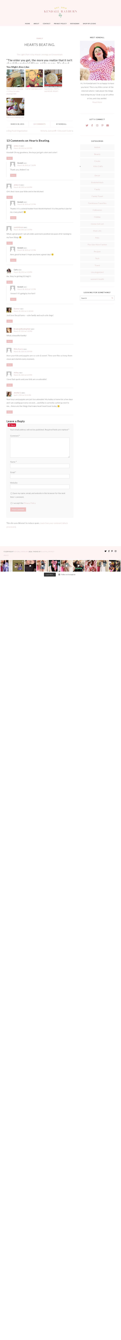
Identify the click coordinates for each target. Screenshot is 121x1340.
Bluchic (44, 551)
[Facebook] (92, 125)
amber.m (17, 146)
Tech (97, 258)
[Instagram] (97, 125)
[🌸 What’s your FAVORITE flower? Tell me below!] (115, 566)
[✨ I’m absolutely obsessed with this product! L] (30, 566)
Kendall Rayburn (21, 551)
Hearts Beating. (39, 45)
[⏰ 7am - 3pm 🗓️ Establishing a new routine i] (78, 566)
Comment (15, 436)
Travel (97, 265)
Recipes (97, 251)
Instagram (74, 23)
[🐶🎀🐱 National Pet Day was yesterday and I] (18, 566)
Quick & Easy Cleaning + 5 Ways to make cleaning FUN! (14, 91)
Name (13, 462)
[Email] (107, 125)
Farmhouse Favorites (97, 203)
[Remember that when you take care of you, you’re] (54, 566)
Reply (9, 158)
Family (40, 38)
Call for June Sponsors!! (34, 89)
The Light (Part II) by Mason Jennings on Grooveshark (40, 54)
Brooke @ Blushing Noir (22, 329)
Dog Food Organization (18, 131)
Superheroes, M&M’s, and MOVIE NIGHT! (51, 90)
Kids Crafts (98, 166)
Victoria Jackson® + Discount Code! (56, 131)
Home (27, 23)
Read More (97, 102)
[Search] (112, 298)
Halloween (97, 210)
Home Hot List (97, 224)
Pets (97, 238)
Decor (97, 175)
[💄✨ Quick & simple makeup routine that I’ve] (90, 566)
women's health (97, 279)
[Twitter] (87, 125)
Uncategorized (97, 272)
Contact (46, 23)
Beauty (97, 154)
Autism (97, 147)
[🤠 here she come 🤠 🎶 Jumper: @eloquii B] (42, 566)
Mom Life (97, 231)
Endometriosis (97, 182)
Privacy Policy (60, 23)
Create (97, 161)
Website (13, 483)
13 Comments (39, 124)
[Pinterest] (102, 125)
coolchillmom (18, 227)
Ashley (16, 373)
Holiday (97, 217)
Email (13, 472)
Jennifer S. (17, 393)
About (36, 23)
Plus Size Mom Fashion (97, 244)
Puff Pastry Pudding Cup (15, 117)
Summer (17, 309)
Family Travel (97, 196)
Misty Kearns (18, 349)
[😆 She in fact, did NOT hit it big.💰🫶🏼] (102, 566)
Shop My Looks (89, 23)
